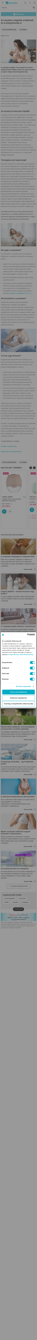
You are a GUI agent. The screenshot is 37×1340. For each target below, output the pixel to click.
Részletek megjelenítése (23, 686)
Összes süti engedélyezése (18, 692)
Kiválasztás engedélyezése (18, 698)
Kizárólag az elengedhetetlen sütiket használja (18, 703)
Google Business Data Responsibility (20, 654)
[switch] (32, 668)
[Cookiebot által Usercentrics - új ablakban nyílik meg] (27, 635)
